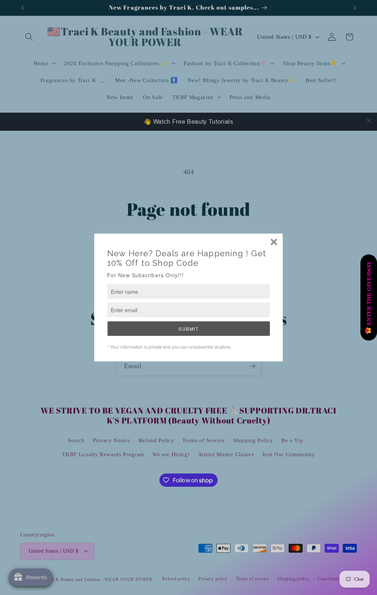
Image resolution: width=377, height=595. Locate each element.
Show (368, 297)
